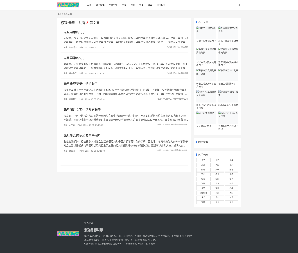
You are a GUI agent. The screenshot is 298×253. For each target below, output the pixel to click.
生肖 (141, 5)
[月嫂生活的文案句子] (206, 32)
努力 (217, 193)
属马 (150, 5)
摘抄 (231, 183)
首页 (89, 5)
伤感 (231, 174)
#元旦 (180, 47)
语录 (217, 197)
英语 (231, 197)
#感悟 (175, 150)
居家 (133, 5)
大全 (217, 202)
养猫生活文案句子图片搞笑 (206, 85)
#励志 (175, 124)
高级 (217, 188)
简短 (217, 165)
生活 (217, 160)
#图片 (185, 124)
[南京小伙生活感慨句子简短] (206, 96)
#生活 (185, 99)
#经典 (180, 150)
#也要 (165, 99)
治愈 (217, 179)
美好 (231, 193)
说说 (203, 183)
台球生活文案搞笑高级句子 (206, 63)
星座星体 (100, 5)
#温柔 (185, 47)
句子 (203, 160)
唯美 (203, 179)
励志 (203, 169)
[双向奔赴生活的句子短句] (228, 117)
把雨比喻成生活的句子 (228, 42)
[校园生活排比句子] (228, 75)
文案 (203, 165)
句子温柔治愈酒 (204, 126)
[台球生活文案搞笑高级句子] (206, 54)
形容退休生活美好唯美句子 (228, 63)
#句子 (175, 47)
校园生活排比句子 (227, 83)
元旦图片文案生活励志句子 (82, 110)
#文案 (165, 124)
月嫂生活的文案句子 (206, 41)
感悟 (217, 174)
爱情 (203, 202)
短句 (203, 174)
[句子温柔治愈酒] (206, 117)
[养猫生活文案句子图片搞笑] (206, 75)
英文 (217, 183)
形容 (231, 169)
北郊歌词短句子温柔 (228, 104)
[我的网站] (68, 4)
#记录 (180, 99)
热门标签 (161, 5)
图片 (231, 165)
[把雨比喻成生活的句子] (228, 32)
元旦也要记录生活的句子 (81, 84)
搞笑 (203, 188)
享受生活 (203, 193)
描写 (231, 179)
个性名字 (113, 5)
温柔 (231, 160)
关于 (217, 169)
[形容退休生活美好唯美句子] (228, 54)
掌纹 (124, 5)
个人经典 (88, 222)
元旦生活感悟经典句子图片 (82, 135)
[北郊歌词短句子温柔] (228, 96)
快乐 (203, 197)
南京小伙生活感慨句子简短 (206, 106)
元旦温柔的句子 (74, 32)
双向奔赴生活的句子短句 (228, 127)
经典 (231, 188)
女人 (231, 202)
